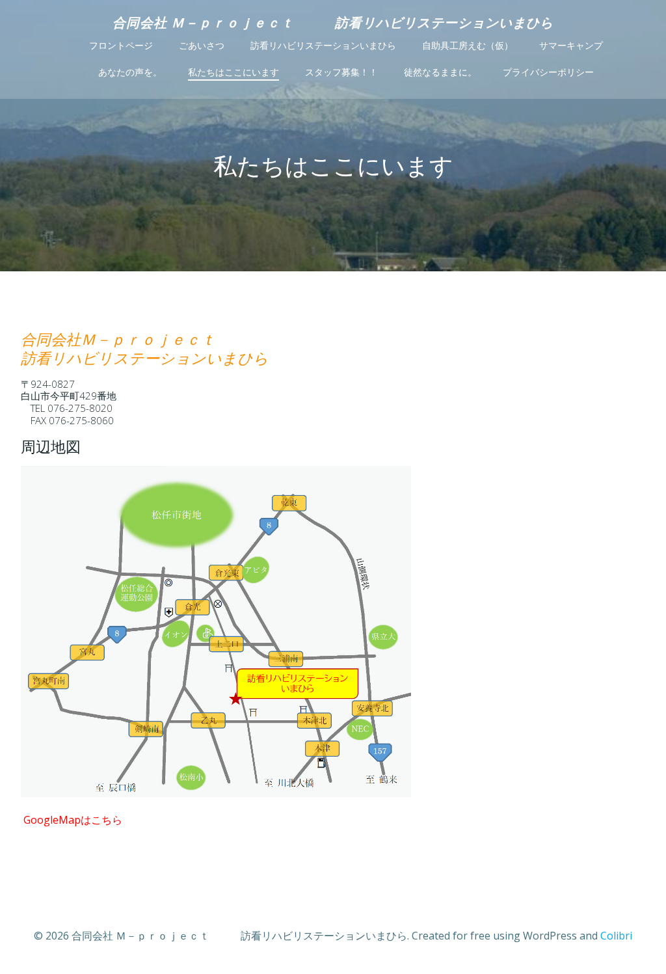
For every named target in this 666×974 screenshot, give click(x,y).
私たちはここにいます (233, 72)
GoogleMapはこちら (72, 820)
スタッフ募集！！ (341, 72)
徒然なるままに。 (440, 72)
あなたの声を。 (130, 72)
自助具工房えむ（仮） (467, 45)
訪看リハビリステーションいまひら (323, 45)
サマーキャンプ (571, 45)
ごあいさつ (201, 45)
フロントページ (121, 45)
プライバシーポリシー (548, 72)
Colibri (616, 935)
